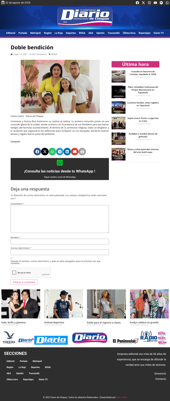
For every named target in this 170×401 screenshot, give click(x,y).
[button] (37, 151)
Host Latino (121, 397)
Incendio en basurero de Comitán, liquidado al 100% (143, 73)
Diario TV (159, 33)
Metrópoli (35, 33)
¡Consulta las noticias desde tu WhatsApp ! (59, 171)
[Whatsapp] (167, 2)
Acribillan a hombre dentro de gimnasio (143, 135)
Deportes (71, 33)
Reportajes (144, 33)
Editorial (10, 33)
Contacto (160, 378)
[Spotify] (161, 2)
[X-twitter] (143, 2)
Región (48, 33)
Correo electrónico (21, 248)
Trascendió (114, 33)
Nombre (15, 237)
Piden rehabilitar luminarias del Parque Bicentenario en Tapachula (143, 90)
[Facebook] (137, 2)
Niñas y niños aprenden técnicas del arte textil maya (143, 150)
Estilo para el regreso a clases (104, 322)
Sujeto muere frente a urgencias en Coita (143, 119)
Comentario (17, 204)
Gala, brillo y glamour (13, 322)
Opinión (100, 33)
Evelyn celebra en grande (144, 322)
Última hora (129, 33)
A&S (90, 33)
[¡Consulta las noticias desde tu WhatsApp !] (59, 162)
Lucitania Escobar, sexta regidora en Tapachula (143, 104)
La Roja (59, 33)
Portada (22, 33)
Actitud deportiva (54, 322)
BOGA (82, 33)
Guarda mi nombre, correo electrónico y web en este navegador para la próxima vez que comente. (55, 262)
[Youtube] (155, 2)
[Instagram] (149, 2)
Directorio (160, 373)
